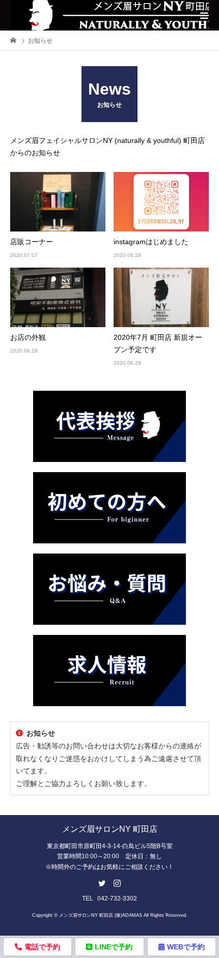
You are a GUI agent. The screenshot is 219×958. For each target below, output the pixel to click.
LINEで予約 (113, 947)
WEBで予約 (186, 947)
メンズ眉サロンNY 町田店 (109, 829)
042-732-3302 (117, 898)
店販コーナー (31, 242)
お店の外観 (28, 337)
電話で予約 (42, 947)
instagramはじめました (151, 242)
